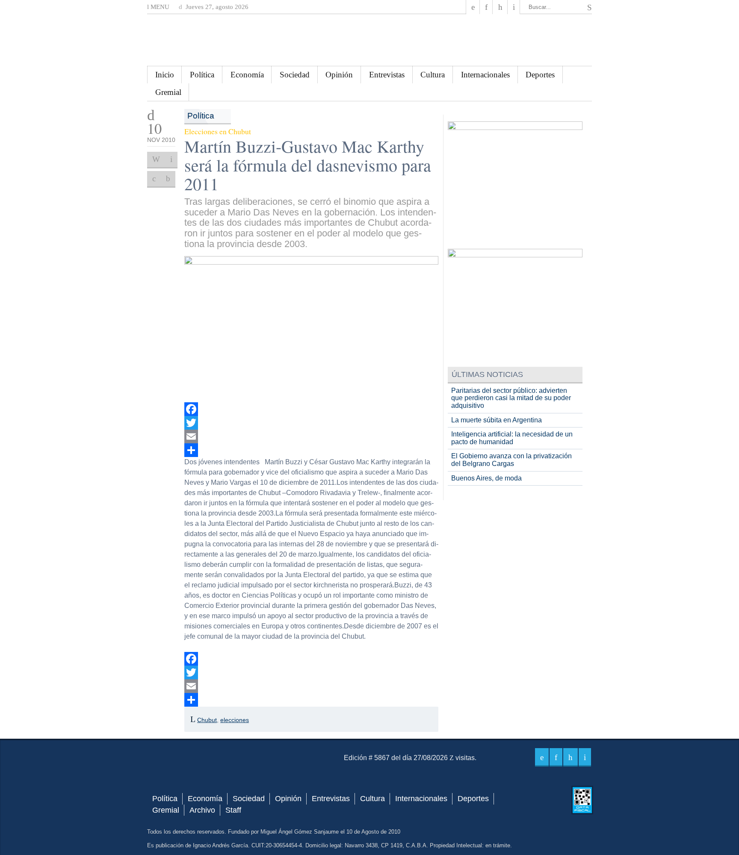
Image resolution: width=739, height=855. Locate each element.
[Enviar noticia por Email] (171, 159)
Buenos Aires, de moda (486, 478)
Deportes (540, 74)
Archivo (202, 810)
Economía (247, 74)
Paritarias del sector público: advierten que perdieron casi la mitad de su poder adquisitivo (511, 398)
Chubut (207, 719)
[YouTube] (500, 7)
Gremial (168, 92)
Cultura (432, 74)
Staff (233, 810)
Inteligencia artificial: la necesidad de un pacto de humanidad (512, 437)
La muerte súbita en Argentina (496, 420)
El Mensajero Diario (369, 40)
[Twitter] (311, 423)
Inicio (164, 74)
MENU (159, 6)
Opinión (339, 74)
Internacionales (485, 74)
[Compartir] (311, 450)
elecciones (234, 719)
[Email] (311, 436)
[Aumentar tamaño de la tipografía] (154, 178)
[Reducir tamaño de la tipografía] (168, 178)
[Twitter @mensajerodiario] (486, 7)
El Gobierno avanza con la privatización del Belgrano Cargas (511, 459)
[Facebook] (473, 7)
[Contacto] (514, 7)
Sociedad (295, 74)
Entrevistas (387, 74)
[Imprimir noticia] (156, 159)
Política (202, 74)
